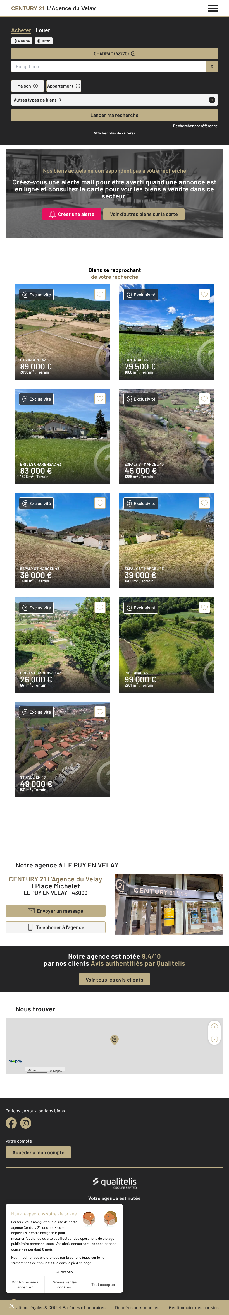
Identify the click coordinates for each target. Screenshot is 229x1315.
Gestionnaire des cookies (194, 1307)
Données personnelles (137, 1307)
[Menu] (213, 7)
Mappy (57, 1070)
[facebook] (11, 1123)
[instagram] (25, 1123)
